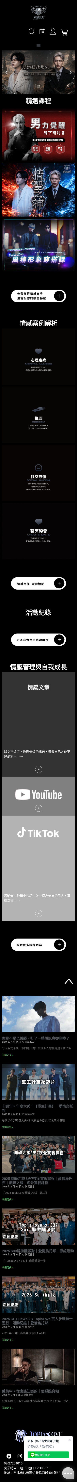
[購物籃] (64, 32)
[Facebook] (9, 1456)
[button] (38, 45)
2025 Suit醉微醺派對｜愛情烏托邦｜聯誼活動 (38, 1251)
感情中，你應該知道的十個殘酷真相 (30, 1391)
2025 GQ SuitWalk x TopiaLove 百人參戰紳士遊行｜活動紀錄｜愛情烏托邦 (37, 1321)
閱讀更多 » (7, 1055)
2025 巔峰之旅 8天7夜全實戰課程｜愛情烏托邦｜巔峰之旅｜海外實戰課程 (37, 1181)
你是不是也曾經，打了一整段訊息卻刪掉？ (35, 1038)
